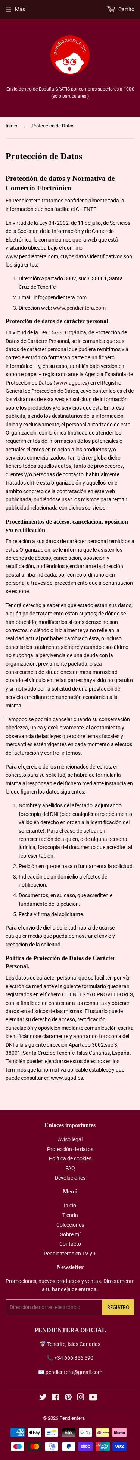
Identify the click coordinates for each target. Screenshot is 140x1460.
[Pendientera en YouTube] (93, 1398)
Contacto (70, 1244)
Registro (118, 1307)
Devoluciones (70, 1178)
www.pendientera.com (79, 308)
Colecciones (70, 1225)
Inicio (11, 126)
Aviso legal (70, 1139)
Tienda (70, 1215)
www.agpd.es (71, 383)
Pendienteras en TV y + (70, 1253)
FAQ (70, 1168)
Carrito (125, 9)
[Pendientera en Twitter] (43, 1398)
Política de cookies (70, 1158)
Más (20, 9)
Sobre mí (70, 1234)
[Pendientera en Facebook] (55, 1398)
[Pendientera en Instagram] (80, 1398)
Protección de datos (70, 1149)
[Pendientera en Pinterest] (68, 1398)
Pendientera (72, 1418)
